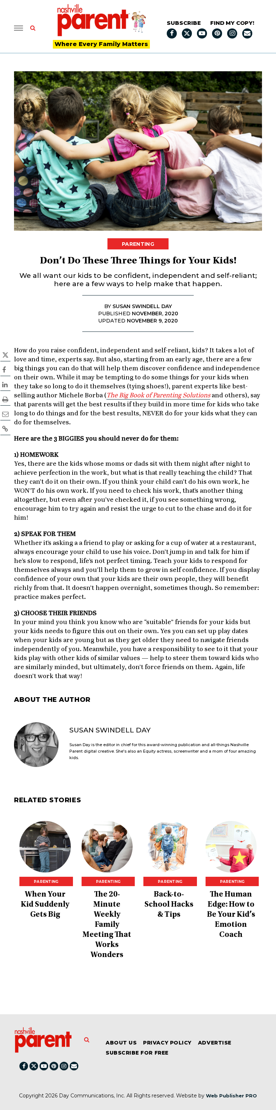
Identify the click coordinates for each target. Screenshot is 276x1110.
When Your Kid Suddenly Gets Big (45, 905)
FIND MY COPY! (232, 22)
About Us (121, 1042)
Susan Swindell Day (110, 730)
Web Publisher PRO (231, 1095)
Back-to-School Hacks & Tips (168, 905)
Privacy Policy (167, 1042)
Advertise (214, 1042)
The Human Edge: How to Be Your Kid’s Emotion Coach (231, 915)
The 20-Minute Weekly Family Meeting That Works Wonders (107, 925)
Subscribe (184, 22)
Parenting (138, 244)
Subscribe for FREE (137, 1053)
